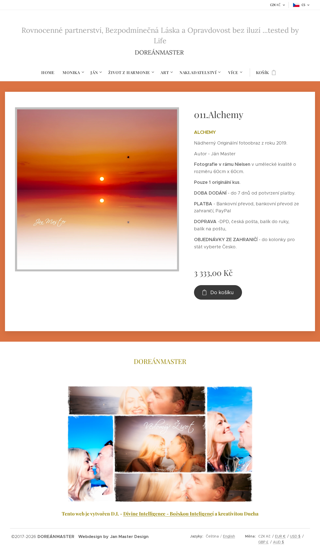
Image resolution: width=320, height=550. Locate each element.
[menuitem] (49, 72)
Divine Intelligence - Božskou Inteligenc (167, 513)
